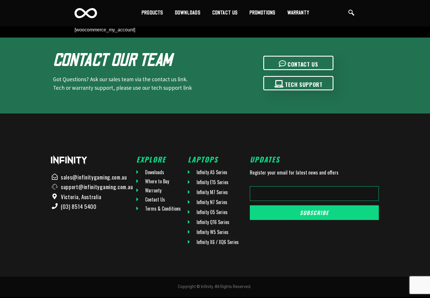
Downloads (188, 13)
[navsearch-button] (351, 13)
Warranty (298, 13)
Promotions (263, 13)
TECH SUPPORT (303, 84)
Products (152, 13)
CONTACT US (303, 64)
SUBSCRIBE (314, 212)
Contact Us (225, 13)
